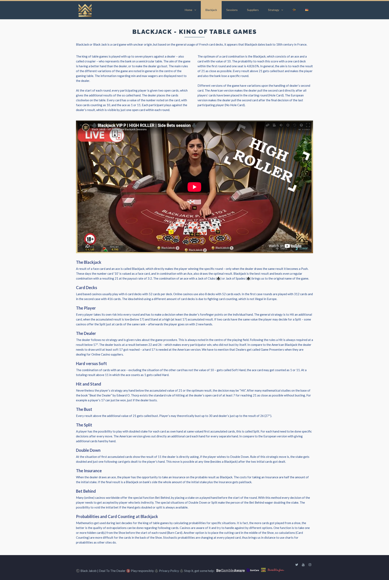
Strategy (273, 10)
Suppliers (253, 10)
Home (188, 10)
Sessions (232, 10)
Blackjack (211, 10)
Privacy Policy (169, 571)
